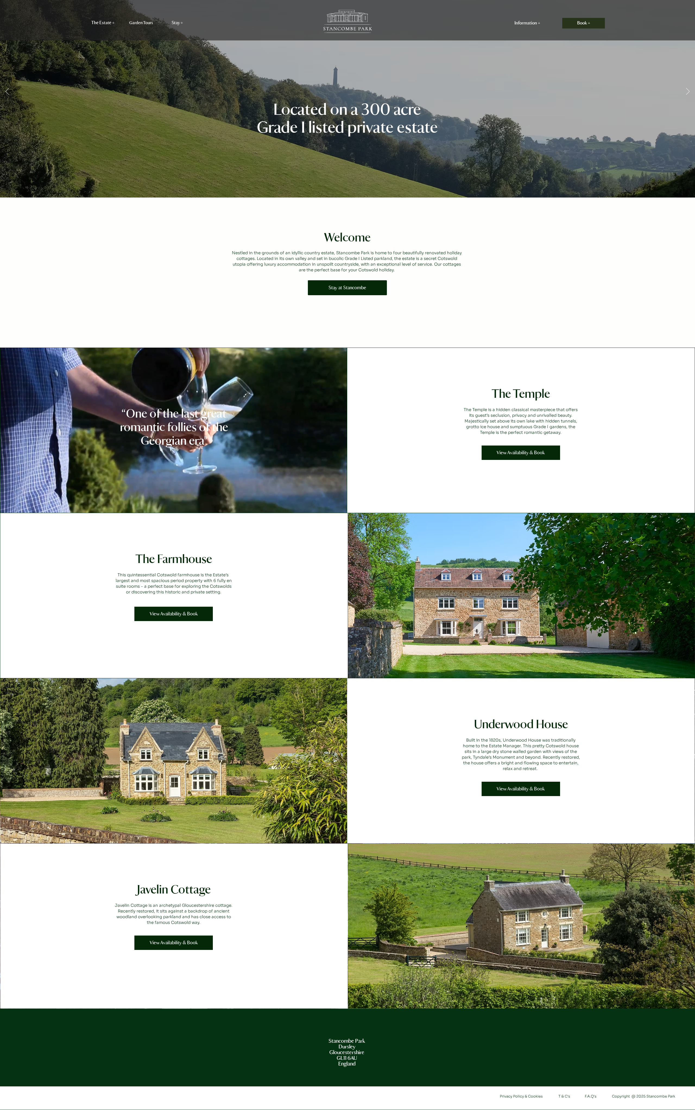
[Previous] (7, 92)
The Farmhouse (173, 560)
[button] (103, 23)
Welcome (347, 238)
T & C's (564, 1096)
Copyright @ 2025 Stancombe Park (643, 1096)
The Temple (521, 394)
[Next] (688, 92)
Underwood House (521, 725)
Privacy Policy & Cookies (522, 1096)
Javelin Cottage (174, 890)
